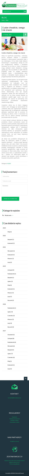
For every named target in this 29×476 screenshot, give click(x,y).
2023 (4, 228)
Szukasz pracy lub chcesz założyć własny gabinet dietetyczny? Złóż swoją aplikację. (14, 462)
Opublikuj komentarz (10, 198)
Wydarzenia (8, 215)
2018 (4, 304)
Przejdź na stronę (14, 441)
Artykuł (9, 163)
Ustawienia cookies (14, 422)
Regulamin (14, 417)
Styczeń (11, 300)
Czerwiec (11, 315)
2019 (4, 266)
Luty (10, 262)
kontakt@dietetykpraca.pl (14, 397)
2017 (4, 330)
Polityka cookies (14, 420)
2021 (4, 247)
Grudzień (11, 334)
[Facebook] (25, 35)
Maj (10, 232)
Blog (7, 20)
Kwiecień (11, 243)
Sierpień (11, 239)
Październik (12, 273)
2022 (4, 235)
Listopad (11, 270)
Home (3, 20)
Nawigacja (7, 11)
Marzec (11, 258)
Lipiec (10, 281)
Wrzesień (11, 251)
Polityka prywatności (14, 418)
